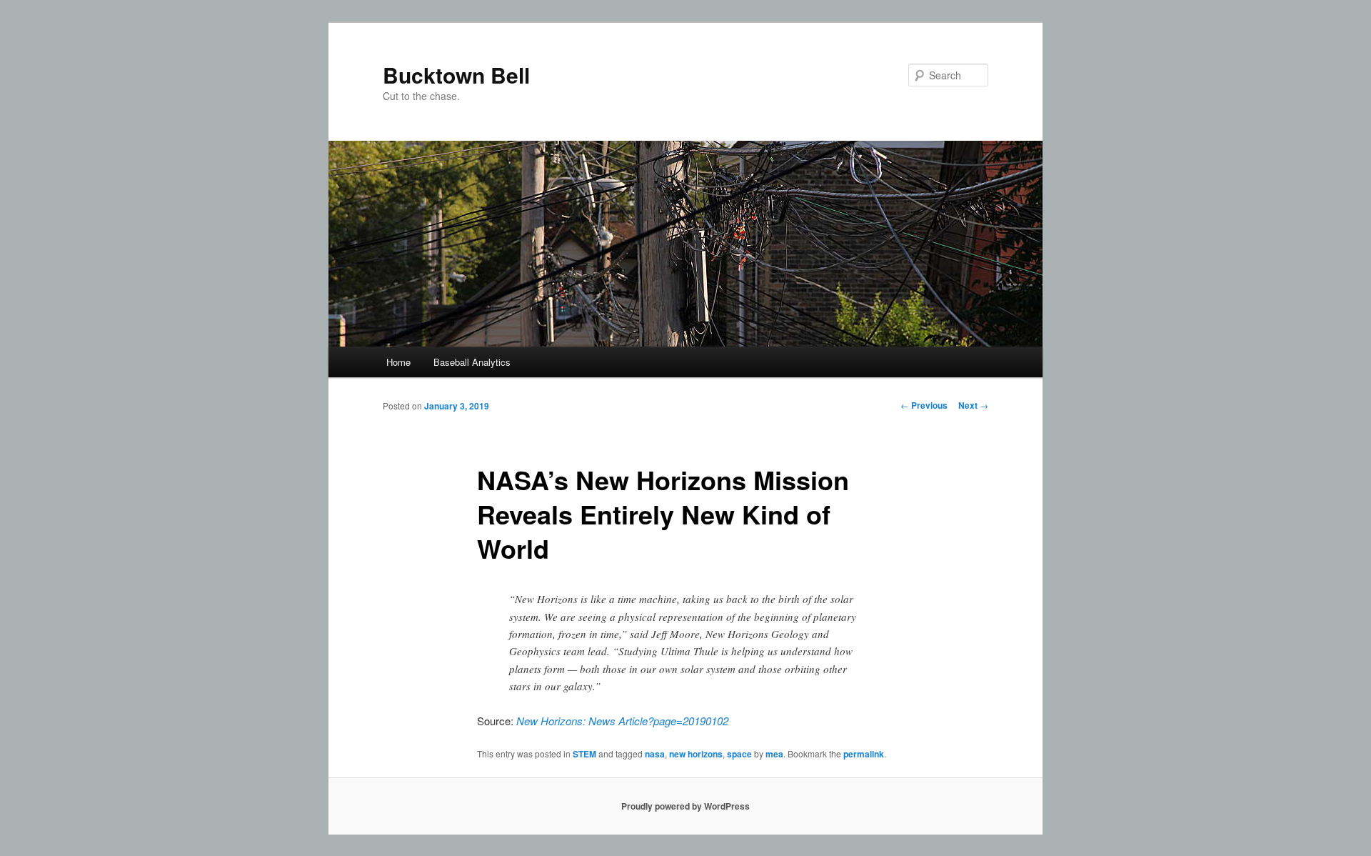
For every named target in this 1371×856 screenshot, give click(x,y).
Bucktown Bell (456, 74)
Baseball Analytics (472, 362)
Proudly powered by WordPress (685, 806)
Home (398, 362)
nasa (655, 753)
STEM (584, 753)
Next (973, 405)
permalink (863, 753)
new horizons (696, 753)
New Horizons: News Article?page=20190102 (622, 720)
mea (774, 753)
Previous (924, 405)
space (739, 753)
